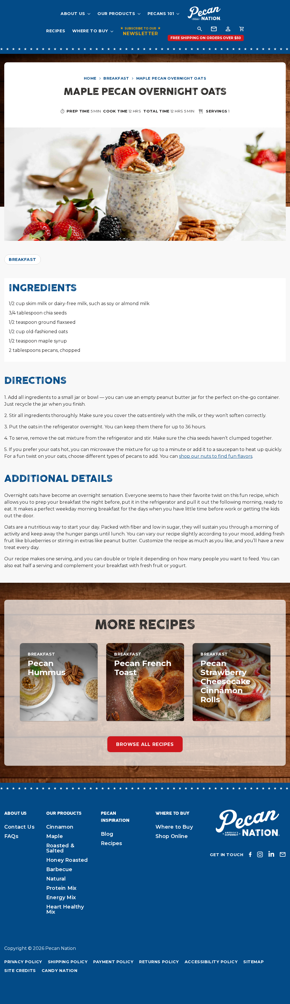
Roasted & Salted (60, 848)
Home (90, 78)
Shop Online (171, 836)
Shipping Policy (68, 962)
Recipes (55, 30)
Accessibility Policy (211, 962)
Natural (56, 878)
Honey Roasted (67, 860)
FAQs (11, 836)
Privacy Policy (23, 962)
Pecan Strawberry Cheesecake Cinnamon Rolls (226, 681)
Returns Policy (159, 962)
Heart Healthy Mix (65, 909)
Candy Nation (60, 970)
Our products (116, 13)
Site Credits (20, 970)
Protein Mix (61, 888)
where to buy (90, 30)
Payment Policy (113, 962)
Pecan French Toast (142, 668)
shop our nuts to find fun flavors (215, 456)
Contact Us (19, 826)
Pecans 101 (161, 13)
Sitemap (253, 962)
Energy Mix (61, 897)
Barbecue (59, 869)
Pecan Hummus (46, 668)
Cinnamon (59, 826)
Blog (107, 834)
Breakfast (116, 78)
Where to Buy (174, 826)
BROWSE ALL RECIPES (145, 744)
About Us (73, 13)
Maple (54, 836)
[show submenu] (87, 13)
